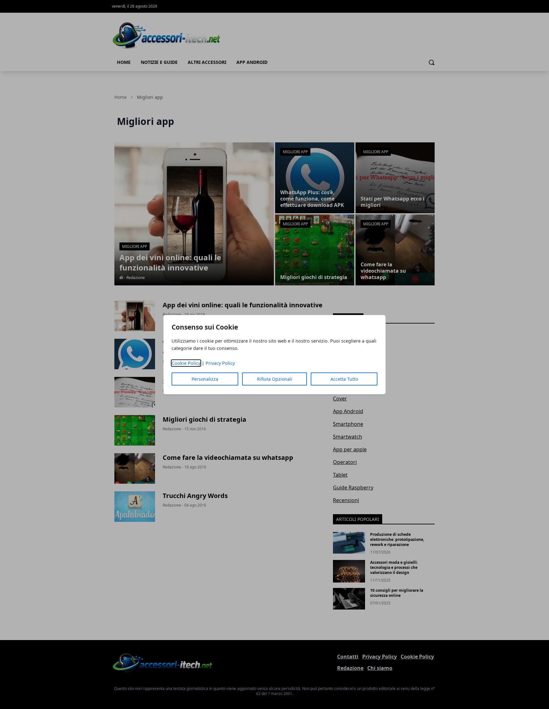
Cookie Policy (186, 363)
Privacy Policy (220, 363)
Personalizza (205, 379)
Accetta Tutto (344, 379)
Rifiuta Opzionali (274, 379)
